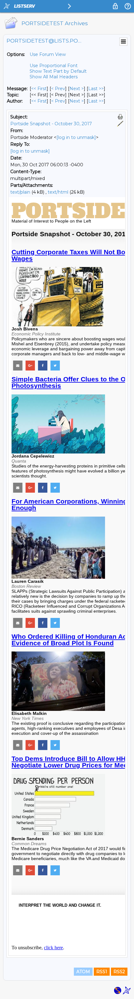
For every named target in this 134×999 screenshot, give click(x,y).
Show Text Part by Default (58, 71)
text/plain (20, 192)
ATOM (83, 971)
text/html (58, 192)
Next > (76, 88)
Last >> (96, 88)
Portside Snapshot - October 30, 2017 (51, 124)
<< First (39, 88)
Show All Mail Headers (54, 77)
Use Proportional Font (54, 65)
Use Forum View (48, 54)
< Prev (58, 88)
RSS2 (119, 971)
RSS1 (101, 971)
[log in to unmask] (76, 137)
